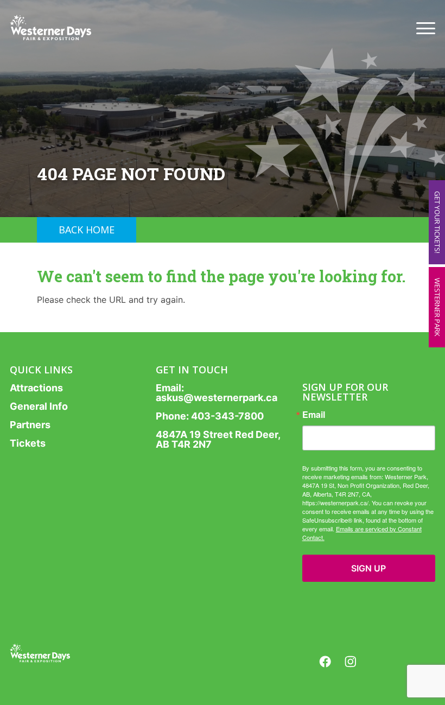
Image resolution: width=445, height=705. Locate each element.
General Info (39, 406)
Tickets (28, 443)
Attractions (36, 387)
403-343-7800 (227, 416)
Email (313, 414)
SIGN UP (368, 568)
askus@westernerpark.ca (216, 397)
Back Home (87, 229)
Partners (30, 424)
